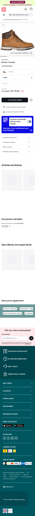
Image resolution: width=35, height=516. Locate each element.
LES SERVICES (7, 391)
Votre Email (6, 334)
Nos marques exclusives (10, 414)
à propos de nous (8, 398)
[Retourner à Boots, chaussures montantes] (3, 25)
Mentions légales (14, 476)
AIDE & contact (7, 383)
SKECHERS (5, 60)
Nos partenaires (8, 406)
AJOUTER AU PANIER (15, 100)
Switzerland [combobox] (9, 487)
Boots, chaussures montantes (11, 19)
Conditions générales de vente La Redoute (13, 472)
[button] (31, 9)
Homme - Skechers (10, 309)
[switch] (20, 121)
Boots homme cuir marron (12, 313)
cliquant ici (28, 343)
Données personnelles (14, 474)
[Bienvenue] (25, 9)
